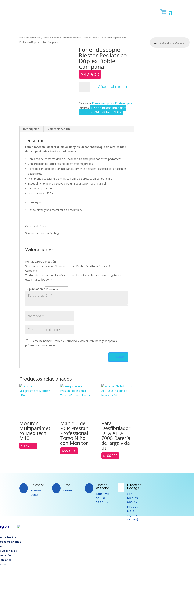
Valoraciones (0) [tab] (59, 129)
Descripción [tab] (31, 129)
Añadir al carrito (112, 86)
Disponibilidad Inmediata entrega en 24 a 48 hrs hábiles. (102, 110)
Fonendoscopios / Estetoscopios (80, 37)
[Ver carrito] (163, 11)
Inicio (22, 37)
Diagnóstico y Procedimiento (43, 37)
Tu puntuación (35, 289)
